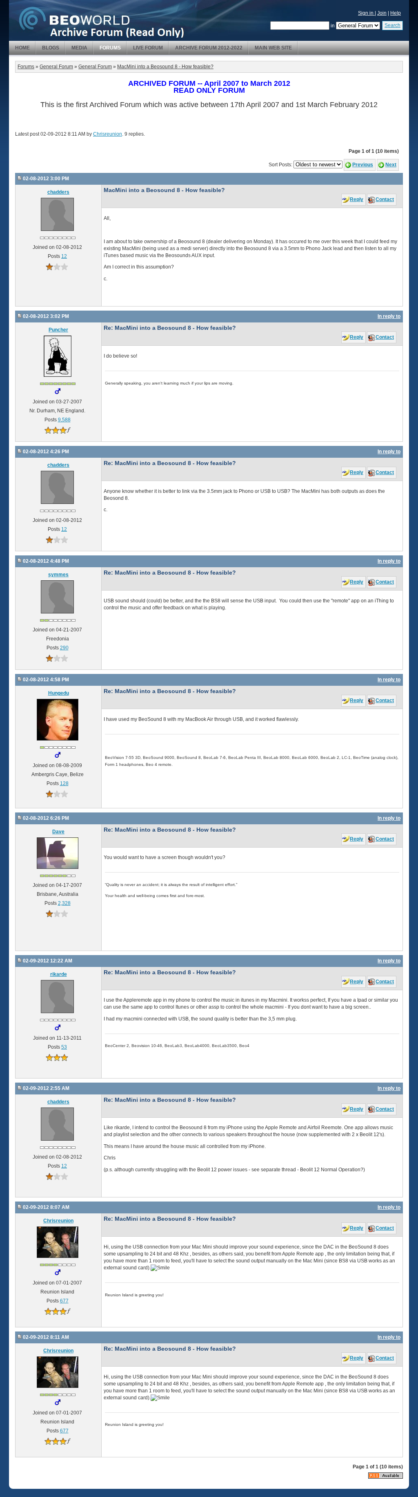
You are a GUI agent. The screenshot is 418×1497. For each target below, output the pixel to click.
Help (395, 13)
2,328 (64, 903)
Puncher (58, 329)
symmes (58, 574)
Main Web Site (273, 47)
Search (392, 25)
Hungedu (58, 693)
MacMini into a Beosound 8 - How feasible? (165, 66)
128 (64, 783)
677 (64, 1300)
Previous (362, 164)
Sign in (366, 13)
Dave (58, 831)
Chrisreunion (107, 134)
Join (382, 13)
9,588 (64, 419)
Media (79, 47)
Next (390, 164)
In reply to (389, 316)
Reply (356, 199)
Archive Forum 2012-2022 (208, 47)
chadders (58, 192)
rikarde (58, 974)
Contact (385, 199)
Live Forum (148, 47)
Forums (110, 47)
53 (64, 1047)
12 (64, 256)
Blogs (50, 47)
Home (22, 47)
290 (64, 647)
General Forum (56, 66)
